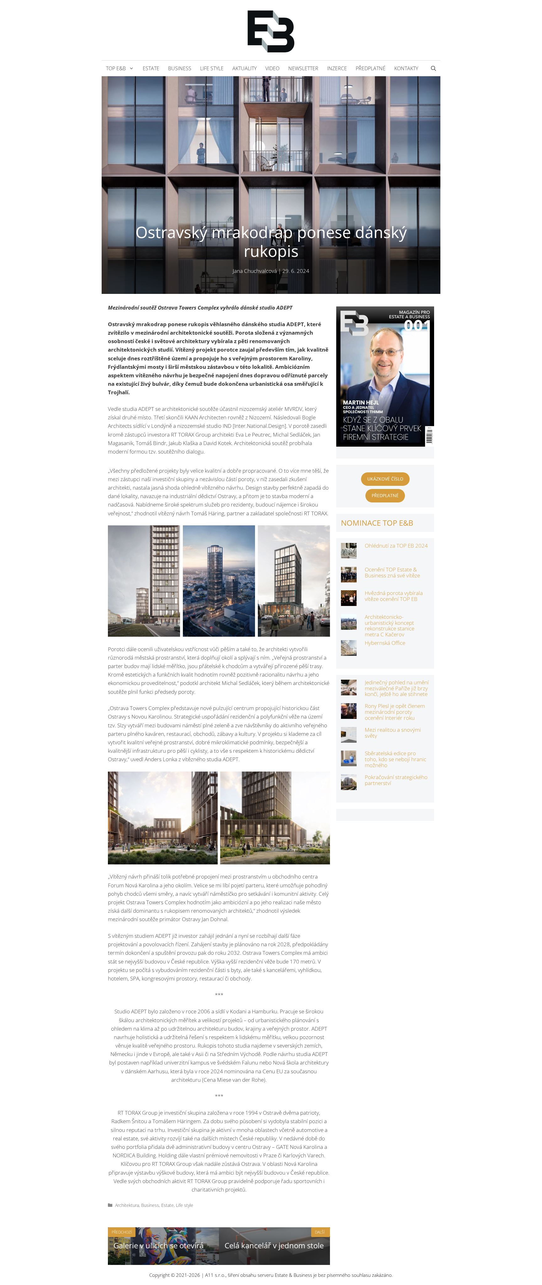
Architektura (127, 1205)
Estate (151, 68)
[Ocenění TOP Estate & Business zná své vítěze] (349, 578)
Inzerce (337, 68)
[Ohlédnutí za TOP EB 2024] (349, 554)
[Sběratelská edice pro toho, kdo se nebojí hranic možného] (349, 762)
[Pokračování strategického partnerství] (349, 785)
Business (179, 68)
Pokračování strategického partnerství (396, 780)
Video (272, 68)
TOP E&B (116, 68)
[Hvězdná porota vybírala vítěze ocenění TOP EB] (349, 601)
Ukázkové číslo (385, 479)
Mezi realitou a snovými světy (393, 732)
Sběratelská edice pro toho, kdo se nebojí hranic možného (395, 759)
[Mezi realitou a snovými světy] (349, 738)
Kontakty (406, 68)
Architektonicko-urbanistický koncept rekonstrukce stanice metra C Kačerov (389, 625)
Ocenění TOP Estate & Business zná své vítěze (392, 572)
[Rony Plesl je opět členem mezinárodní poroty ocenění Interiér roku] (349, 714)
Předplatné (370, 68)
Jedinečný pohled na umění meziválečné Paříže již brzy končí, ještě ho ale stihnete (397, 688)
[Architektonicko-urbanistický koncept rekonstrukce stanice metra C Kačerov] (349, 625)
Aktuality (244, 68)
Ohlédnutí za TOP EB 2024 (396, 545)
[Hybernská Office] (349, 651)
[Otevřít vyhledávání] (433, 68)
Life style (212, 68)
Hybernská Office (385, 642)
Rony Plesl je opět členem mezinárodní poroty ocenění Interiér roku (395, 711)
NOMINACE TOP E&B (377, 523)
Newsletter (303, 68)
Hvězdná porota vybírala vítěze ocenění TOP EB (394, 596)
